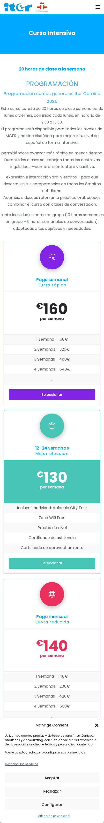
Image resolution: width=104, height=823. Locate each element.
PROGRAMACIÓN (52, 84)
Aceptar (52, 777)
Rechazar (52, 791)
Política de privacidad (53, 816)
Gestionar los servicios (21, 764)
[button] (96, 725)
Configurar (52, 804)
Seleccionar (52, 394)
